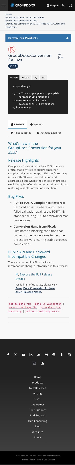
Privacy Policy (28, 460)
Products (37, 382)
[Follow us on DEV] (35, 363)
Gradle (25, 77)
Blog (37, 426)
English (54, 5)
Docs (37, 399)
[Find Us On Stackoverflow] (38, 355)
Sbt (43, 77)
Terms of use (41, 460)
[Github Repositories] (46, 355)
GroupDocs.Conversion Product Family (24, 17)
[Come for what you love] (61, 355)
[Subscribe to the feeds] (42, 363)
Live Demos (37, 404)
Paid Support (38, 415)
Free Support (38, 410)
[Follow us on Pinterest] (54, 355)
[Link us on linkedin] (31, 355)
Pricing (37, 393)
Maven (14, 77)
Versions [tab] (38, 124)
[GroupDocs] (22, 5)
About (37, 437)
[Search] (70, 5)
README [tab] (19, 124)
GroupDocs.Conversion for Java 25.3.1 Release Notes (35, 290)
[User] (63, 5)
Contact (51, 460)
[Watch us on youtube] (23, 355)
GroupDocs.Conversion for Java (21, 20)
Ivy (35, 77)
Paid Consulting (37, 421)
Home (8, 14)
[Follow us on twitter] (15, 355)
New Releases (37, 388)
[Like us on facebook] (8, 355)
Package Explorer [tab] (50, 132)
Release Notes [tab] (22, 132)
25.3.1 (13, 66)
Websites (37, 432)
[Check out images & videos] (69, 355)
